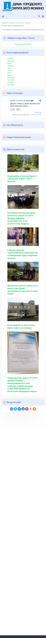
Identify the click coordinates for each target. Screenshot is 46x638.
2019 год (20, 23)
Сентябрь (11, 78)
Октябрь (10, 80)
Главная (5, 23)
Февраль (10, 61)
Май (9, 68)
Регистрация (20, 44)
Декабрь (10, 85)
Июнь (9, 70)
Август (10, 75)
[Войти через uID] (11, 409)
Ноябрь (10, 82)
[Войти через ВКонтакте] (19, 409)
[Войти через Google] (30, 409)
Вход (29, 44)
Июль (9, 73)
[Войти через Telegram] (15, 409)
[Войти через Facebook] (23, 409)
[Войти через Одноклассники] (34, 409)
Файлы (12, 23)
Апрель (10, 66)
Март (9, 63)
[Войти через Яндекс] (26, 409)
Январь (10, 59)
